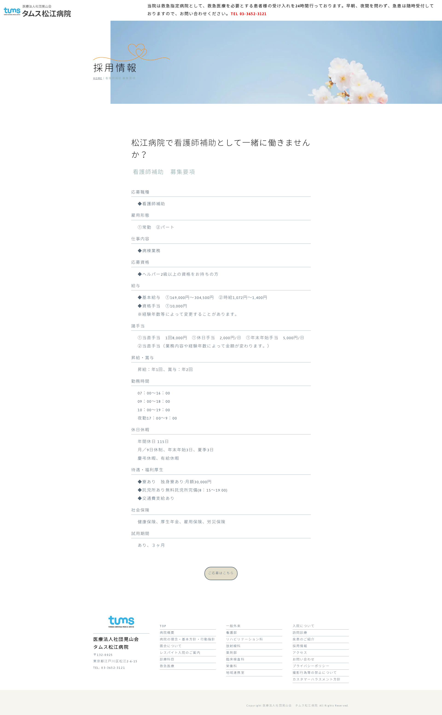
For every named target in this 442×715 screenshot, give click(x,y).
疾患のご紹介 (304, 639)
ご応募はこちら (221, 573)
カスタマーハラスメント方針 (317, 679)
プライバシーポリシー (311, 666)
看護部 (231, 633)
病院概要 (167, 633)
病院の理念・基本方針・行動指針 (187, 639)
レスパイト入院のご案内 (180, 653)
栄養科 (231, 666)
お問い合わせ (304, 659)
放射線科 (233, 646)
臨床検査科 (235, 659)
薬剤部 (231, 653)
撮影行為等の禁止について (315, 673)
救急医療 (167, 666)
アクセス (300, 653)
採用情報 (300, 646)
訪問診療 (300, 633)
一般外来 (233, 626)
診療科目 (167, 659)
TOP (163, 626)
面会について (171, 646)
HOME (97, 78)
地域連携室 (235, 673)
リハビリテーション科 (244, 639)
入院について (304, 626)
